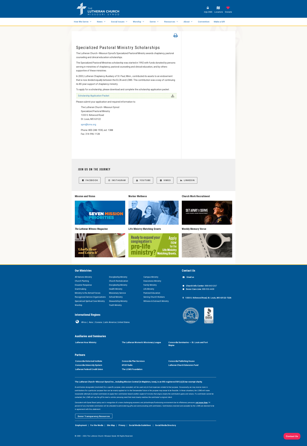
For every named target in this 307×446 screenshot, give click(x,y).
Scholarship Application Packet (93, 95)
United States (124, 322)
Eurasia (98, 322)
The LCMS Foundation (132, 369)
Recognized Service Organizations (90, 297)
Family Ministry (150, 285)
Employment (81, 425)
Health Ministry (115, 289)
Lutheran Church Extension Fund (183, 365)
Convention (203, 21)
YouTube (145, 180)
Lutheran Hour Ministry (85, 342)
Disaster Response (83, 285)
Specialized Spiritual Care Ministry (90, 301)
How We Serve (81, 21)
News (99, 21)
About (186, 21)
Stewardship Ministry (118, 301)
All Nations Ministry (83, 277)
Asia (91, 322)
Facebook (92, 180)
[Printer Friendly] (175, 36)
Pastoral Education (151, 293)
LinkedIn (189, 180)
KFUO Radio (127, 365)
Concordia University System (88, 365)
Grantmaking (80, 289)
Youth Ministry (115, 305)
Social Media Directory (165, 425)
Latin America (110, 322)
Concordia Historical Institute (88, 361)
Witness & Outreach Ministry (156, 301)
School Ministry (116, 297)
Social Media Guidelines (140, 425)
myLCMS (208, 12)
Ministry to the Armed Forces (87, 293)
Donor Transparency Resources (94, 416)
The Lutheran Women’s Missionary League (141, 342)
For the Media (96, 425)
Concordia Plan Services (133, 361)
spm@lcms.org (88, 124)
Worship (137, 21)
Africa (84, 322)
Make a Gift (219, 21)
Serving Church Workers (154, 297)
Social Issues (117, 21)
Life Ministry (148, 289)
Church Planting (82, 281)
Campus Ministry (150, 277)
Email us (190, 277)
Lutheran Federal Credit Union (89, 369)
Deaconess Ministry (152, 281)
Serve (153, 21)
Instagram (119, 180)
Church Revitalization (118, 281)
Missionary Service (117, 293)
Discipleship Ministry (118, 277)
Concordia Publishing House (181, 361)
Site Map (111, 425)
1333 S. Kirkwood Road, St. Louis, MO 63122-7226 (208, 298)
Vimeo (167, 180)
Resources (169, 21)
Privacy (121, 425)
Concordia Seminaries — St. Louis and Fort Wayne (188, 343)
